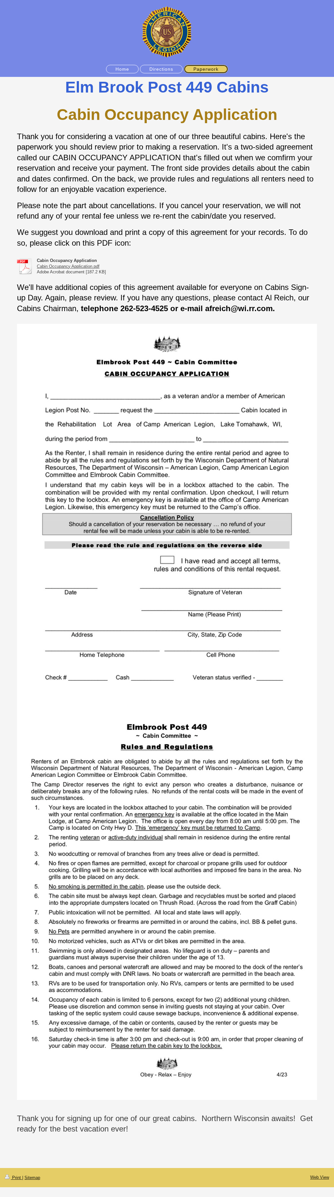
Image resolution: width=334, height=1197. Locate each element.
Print (16, 1177)
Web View (319, 1177)
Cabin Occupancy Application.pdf (68, 266)
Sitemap (32, 1177)
